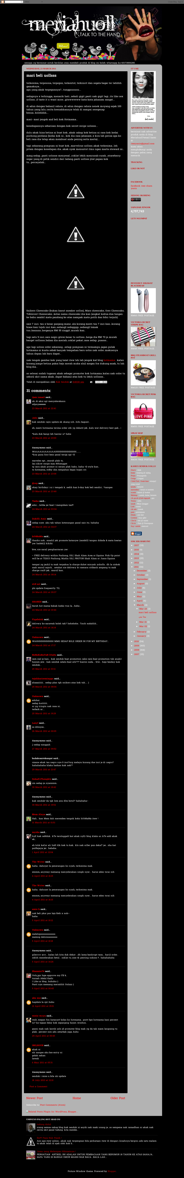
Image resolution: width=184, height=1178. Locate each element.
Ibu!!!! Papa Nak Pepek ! (49, 1138)
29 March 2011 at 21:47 (44, 769)
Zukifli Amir (39, 518)
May (139, 596)
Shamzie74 (38, 971)
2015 (137, 549)
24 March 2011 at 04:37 (44, 527)
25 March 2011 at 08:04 (44, 686)
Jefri (34, 418)
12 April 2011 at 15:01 (43, 1006)
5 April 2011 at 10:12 (42, 920)
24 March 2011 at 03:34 (44, 509)
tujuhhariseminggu (42, 678)
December (142, 570)
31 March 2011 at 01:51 (43, 822)
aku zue (36, 998)
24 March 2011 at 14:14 (44, 627)
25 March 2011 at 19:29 (44, 713)
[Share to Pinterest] (106, 382)
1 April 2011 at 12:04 (42, 852)
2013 (137, 558)
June (140, 592)
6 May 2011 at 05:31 (42, 1062)
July (139, 588)
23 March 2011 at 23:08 (44, 473)
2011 (136, 567)
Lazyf (35, 723)
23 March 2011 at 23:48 (44, 491)
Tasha (35, 501)
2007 (137, 654)
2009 (137, 645)
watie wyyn (39, 1016)
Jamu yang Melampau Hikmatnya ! (56, 1151)
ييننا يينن (142, 616)
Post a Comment (38, 1086)
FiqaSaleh (37, 619)
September (143, 579)
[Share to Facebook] (103, 382)
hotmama (109, 360)
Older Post (118, 1098)
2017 (137, 545)
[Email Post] (91, 382)
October (141, 575)
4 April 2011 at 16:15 (42, 876)
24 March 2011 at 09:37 (44, 592)
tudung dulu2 (44, 1124)
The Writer (38, 862)
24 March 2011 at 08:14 (44, 574)
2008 (137, 650)
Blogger (112, 1171)
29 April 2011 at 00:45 (43, 1036)
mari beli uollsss (147, 612)
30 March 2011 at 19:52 (44, 805)
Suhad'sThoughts (41, 779)
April (140, 600)
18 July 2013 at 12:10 (42, 1080)
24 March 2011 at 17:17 (44, 645)
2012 (137, 562)
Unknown (37, 637)
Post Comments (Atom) (52, 1105)
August (141, 583)
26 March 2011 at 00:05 (44, 731)
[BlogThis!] (99, 382)
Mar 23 (143, 609)
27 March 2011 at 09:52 (44, 749)
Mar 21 (143, 622)
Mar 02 (143, 626)
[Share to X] (101, 382)
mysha (36, 832)
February (142, 631)
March (141, 605)
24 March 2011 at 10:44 (44, 610)
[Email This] (96, 382)
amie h (36, 909)
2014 (137, 554)
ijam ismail (38, 397)
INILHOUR (37, 1045)
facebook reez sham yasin (141, 187)
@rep (35, 483)
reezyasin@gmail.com (142, 143)
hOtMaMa (37, 536)
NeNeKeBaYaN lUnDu (44, 655)
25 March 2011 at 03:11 (44, 669)
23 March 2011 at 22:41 (44, 408)
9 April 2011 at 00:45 (43, 988)
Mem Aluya (38, 814)
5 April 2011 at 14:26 (42, 961)
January (142, 636)
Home (77, 1098)
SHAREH (37, 601)
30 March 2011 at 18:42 (44, 787)
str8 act (36, 584)
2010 (137, 641)
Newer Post (34, 1098)
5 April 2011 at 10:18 (42, 941)
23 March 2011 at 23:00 (44, 438)
